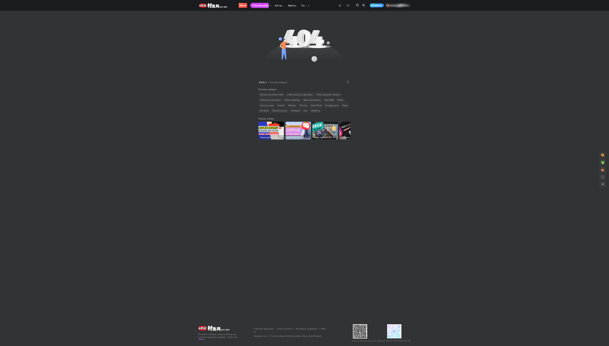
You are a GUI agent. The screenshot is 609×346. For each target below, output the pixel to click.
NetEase (292, 105)
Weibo (340, 100)
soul (305, 110)
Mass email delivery (312, 100)
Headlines (315, 110)
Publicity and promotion (270, 100)
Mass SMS (329, 100)
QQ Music (264, 110)
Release (378, 5)
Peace (345, 105)
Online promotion (285, 328)
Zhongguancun (332, 105)
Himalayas (295, 110)
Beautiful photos (279, 110)
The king (303, 105)
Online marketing (292, 100)
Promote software (277, 336)
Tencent (281, 105)
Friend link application (264, 328)
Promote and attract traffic (271, 94)
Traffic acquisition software (328, 94)
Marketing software (294, 336)
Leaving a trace (267, 105)
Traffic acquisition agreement (300, 94)
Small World (316, 105)
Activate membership (399, 5)
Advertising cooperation (307, 328)
